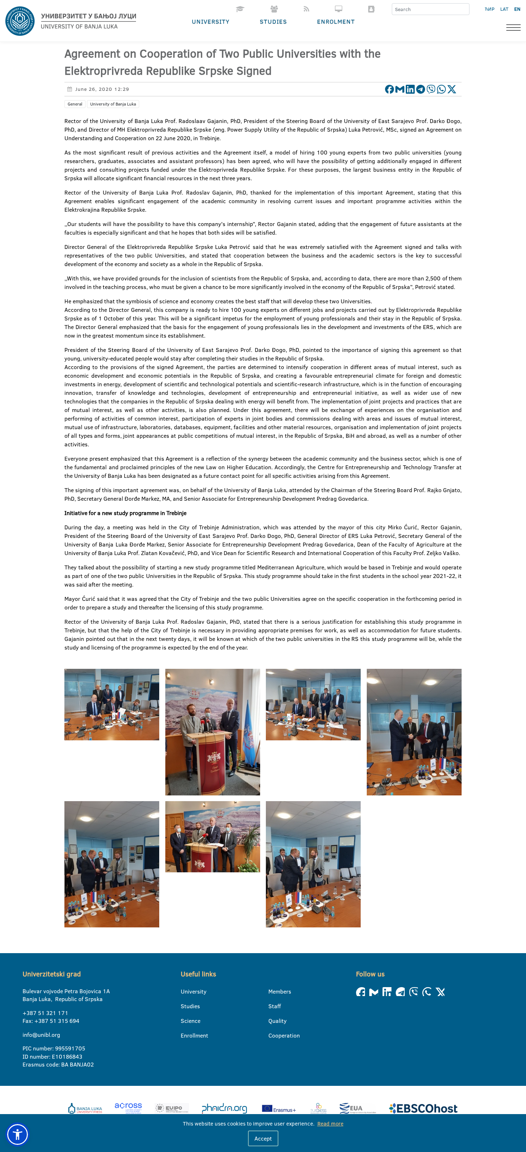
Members (272, 991)
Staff (272, 1006)
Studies (273, 21)
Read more (330, 1123)
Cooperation (272, 1035)
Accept (263, 1138)
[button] (17, 1134)
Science (185, 1021)
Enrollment (185, 1035)
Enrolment (336, 21)
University (211, 21)
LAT (504, 9)
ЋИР (490, 9)
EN (517, 9)
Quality (272, 1021)
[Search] (463, 9)
